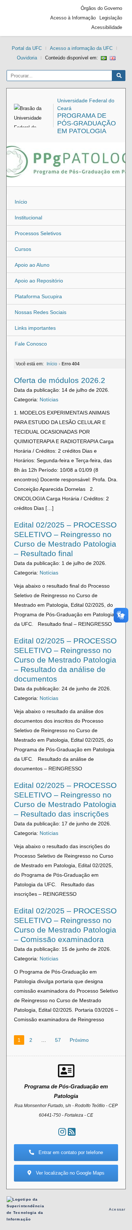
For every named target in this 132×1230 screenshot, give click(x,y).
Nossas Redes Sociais (40, 312)
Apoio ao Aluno (32, 265)
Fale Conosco (31, 344)
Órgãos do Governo (101, 8)
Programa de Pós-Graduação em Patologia (86, 123)
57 (58, 1040)
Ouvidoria (27, 58)
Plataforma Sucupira (38, 296)
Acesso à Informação (73, 18)
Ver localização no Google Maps (69, 1173)
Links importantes (35, 328)
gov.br (23, 18)
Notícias (49, 399)
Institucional (28, 217)
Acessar (117, 1209)
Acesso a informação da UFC (81, 48)
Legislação (110, 18)
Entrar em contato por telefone (70, 1152)
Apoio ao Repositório (39, 281)
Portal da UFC (27, 48)
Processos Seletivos (38, 233)
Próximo (79, 1040)
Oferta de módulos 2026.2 (59, 380)
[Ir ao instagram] (62, 1132)
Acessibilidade (106, 27)
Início (21, 202)
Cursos (23, 249)
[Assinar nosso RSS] (72, 1132)
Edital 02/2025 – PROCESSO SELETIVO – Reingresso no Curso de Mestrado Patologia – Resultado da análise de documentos (65, 659)
